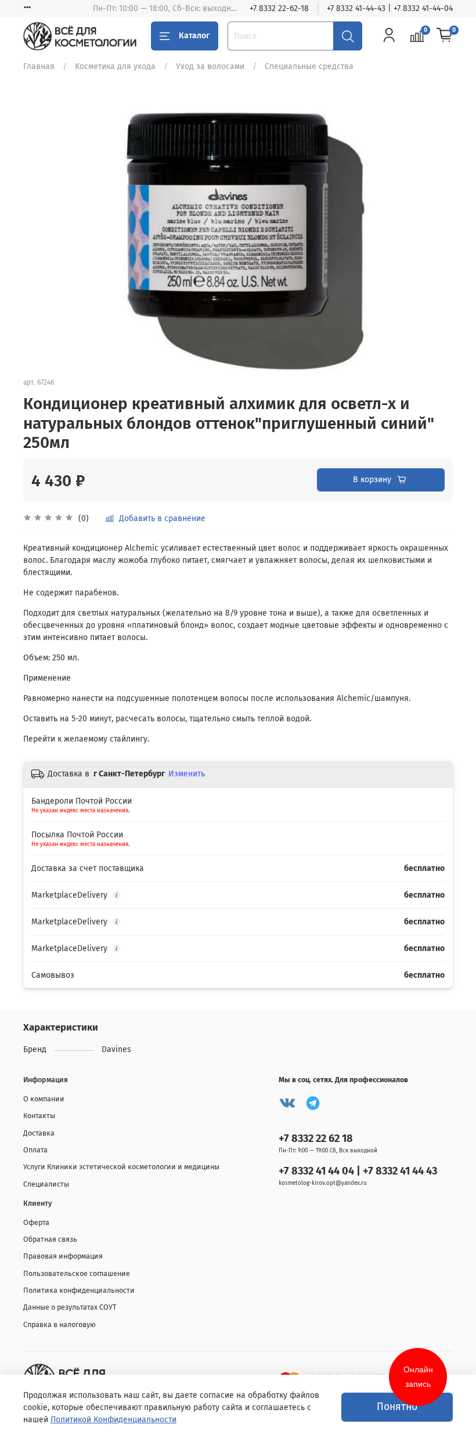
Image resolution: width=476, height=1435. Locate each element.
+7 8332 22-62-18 (279, 8)
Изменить (186, 774)
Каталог (194, 36)
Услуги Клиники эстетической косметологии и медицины (121, 1166)
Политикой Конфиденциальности (113, 1420)
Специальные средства (309, 66)
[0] (445, 36)
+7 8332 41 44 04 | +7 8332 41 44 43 (358, 1171)
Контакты (39, 1115)
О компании (43, 1098)
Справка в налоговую (59, 1324)
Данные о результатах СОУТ (70, 1307)
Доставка (39, 1133)
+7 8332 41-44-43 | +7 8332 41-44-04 (390, 8)
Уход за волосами (210, 66)
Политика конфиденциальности (79, 1290)
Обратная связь (50, 1239)
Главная (39, 66)
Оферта (36, 1222)
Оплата (35, 1149)
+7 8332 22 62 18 (316, 1138)
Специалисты (46, 1184)
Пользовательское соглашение (76, 1273)
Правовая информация (63, 1256)
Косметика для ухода (115, 66)
